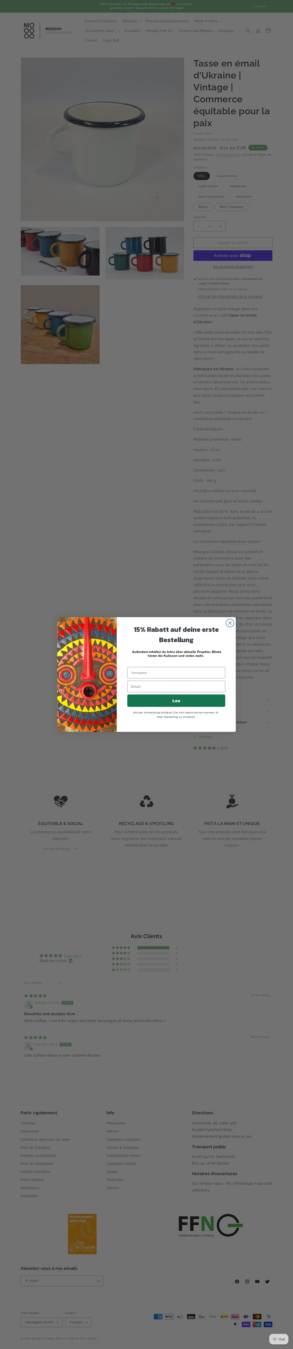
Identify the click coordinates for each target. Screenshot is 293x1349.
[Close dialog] (230, 623)
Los (176, 700)
